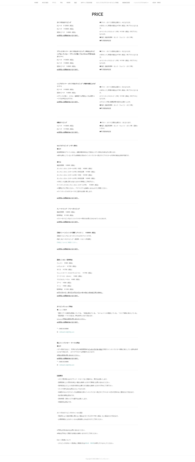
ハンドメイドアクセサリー (141, 2)
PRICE (54, 2)
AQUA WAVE (157, 2)
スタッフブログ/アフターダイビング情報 (107, 2)
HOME (36, 2)
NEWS (68, 2)
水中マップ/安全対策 (86, 2)
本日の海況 (45, 2)
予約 (61, 2)
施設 (75, 2)
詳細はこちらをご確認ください (67, 242)
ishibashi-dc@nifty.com (67, 332)
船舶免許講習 (126, 2)
